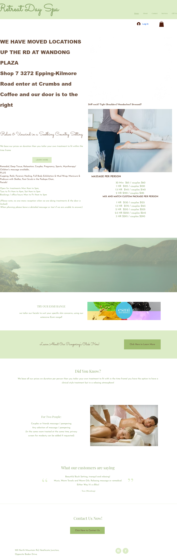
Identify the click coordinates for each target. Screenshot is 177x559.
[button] (161, 24)
